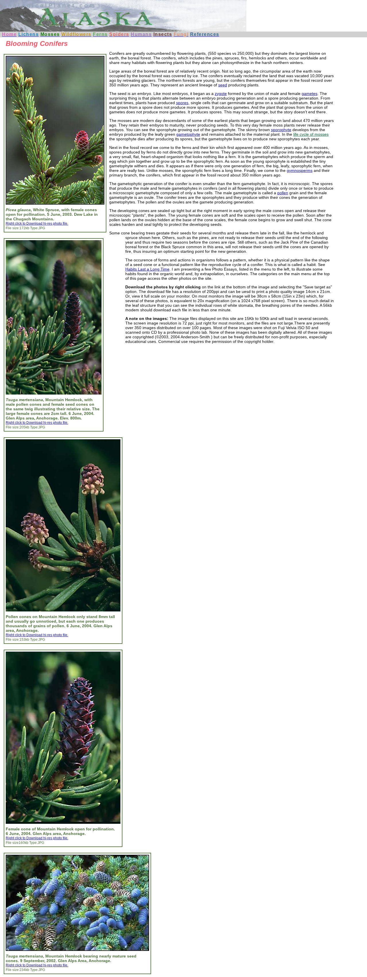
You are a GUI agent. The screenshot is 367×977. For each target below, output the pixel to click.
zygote (221, 93)
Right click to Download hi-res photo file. (37, 224)
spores (182, 102)
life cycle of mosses (311, 134)
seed (222, 85)
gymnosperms (300, 170)
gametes (309, 93)
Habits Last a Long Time (147, 269)
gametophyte (188, 134)
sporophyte (281, 129)
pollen (282, 193)
